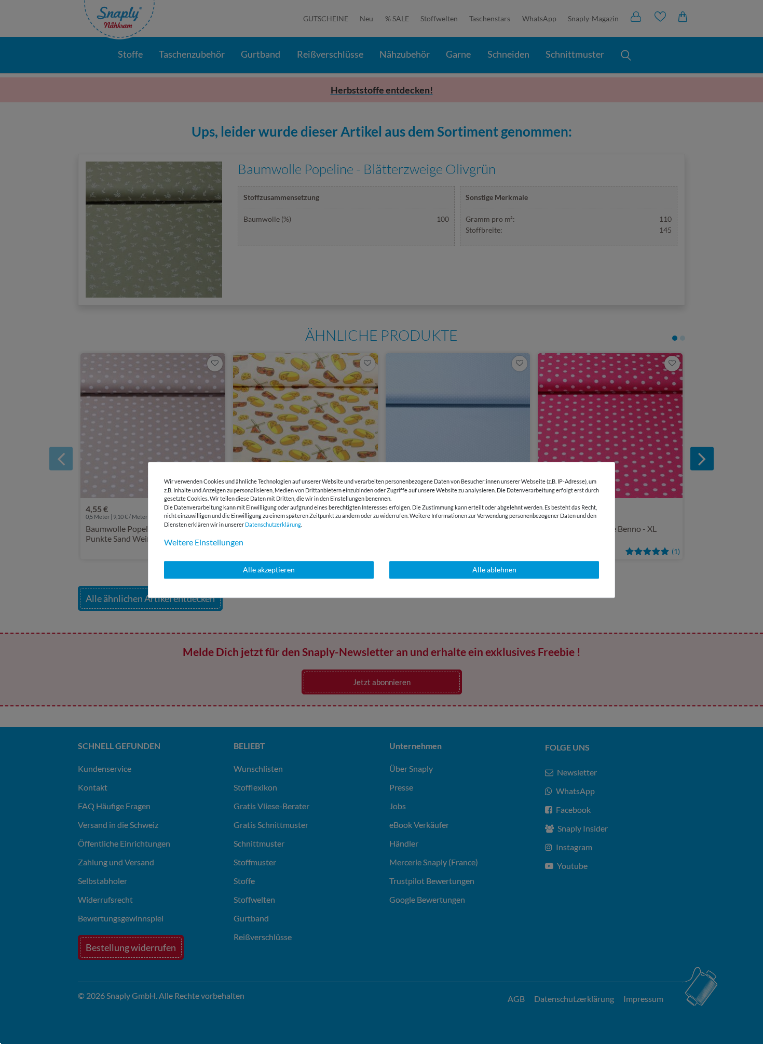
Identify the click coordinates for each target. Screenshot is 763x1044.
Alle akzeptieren (269, 569)
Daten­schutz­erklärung (273, 524)
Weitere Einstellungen (203, 542)
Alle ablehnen (494, 569)
